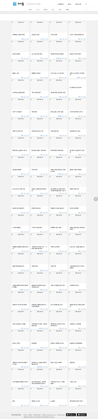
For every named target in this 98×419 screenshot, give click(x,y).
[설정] (86, 4)
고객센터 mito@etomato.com (49, 415)
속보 (60, 9)
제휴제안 (30, 415)
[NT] (14, 4)
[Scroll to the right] (86, 9)
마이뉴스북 (78, 4)
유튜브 (67, 9)
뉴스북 (38, 9)
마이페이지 (61, 4)
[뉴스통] (21, 4)
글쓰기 (69, 4)
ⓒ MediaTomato (61, 415)
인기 (53, 9)
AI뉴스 (30, 9)
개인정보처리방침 (37, 415)
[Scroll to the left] (12, 9)
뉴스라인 (45, 9)
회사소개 (25, 415)
